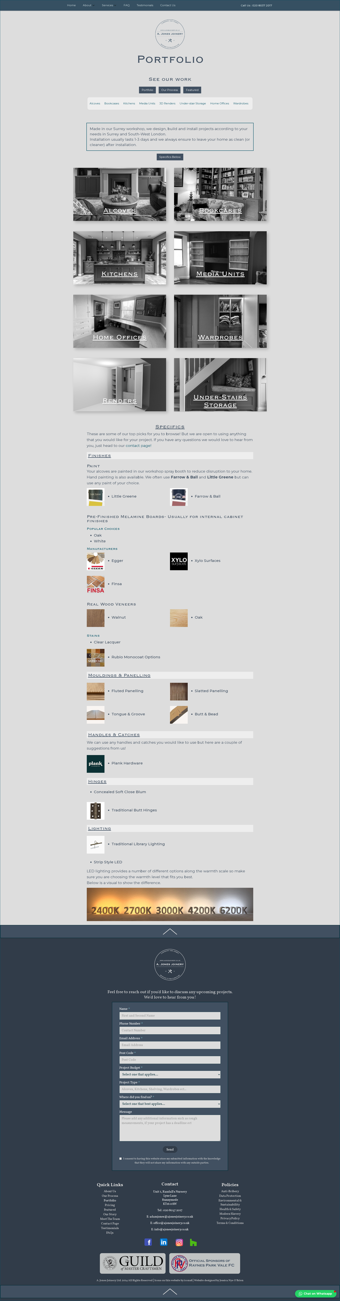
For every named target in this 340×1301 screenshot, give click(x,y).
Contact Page (110, 1224)
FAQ (127, 5)
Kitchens (129, 103)
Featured (192, 90)
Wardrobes (240, 103)
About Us (110, 1191)
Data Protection (230, 1196)
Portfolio (147, 90)
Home (71, 5)
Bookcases (111, 103)
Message (125, 1112)
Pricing (110, 1205)
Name (124, 1009)
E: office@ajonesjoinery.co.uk (169, 1223)
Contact (170, 1184)
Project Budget (131, 1067)
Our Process (169, 90)
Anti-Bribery (230, 1191)
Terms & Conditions (230, 1223)
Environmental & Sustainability (230, 1203)
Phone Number (131, 1023)
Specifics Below (170, 157)
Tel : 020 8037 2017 (169, 1210)
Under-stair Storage (193, 103)
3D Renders (167, 103)
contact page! (138, 445)
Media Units (147, 103)
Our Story (110, 1214)
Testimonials (145, 5)
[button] (315, 1293)
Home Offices (219, 103)
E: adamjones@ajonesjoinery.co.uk (170, 1217)
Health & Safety (230, 1209)
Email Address (131, 1038)
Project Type (129, 1082)
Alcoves (95, 103)
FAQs (110, 1233)
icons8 (188, 1280)
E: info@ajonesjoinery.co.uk (170, 1229)
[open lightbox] (95, 618)
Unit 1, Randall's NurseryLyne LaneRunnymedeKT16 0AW (170, 1198)
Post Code (127, 1053)
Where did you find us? (136, 1097)
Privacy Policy (230, 1218)
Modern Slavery (230, 1214)
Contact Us (167, 5)
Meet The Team (110, 1219)
